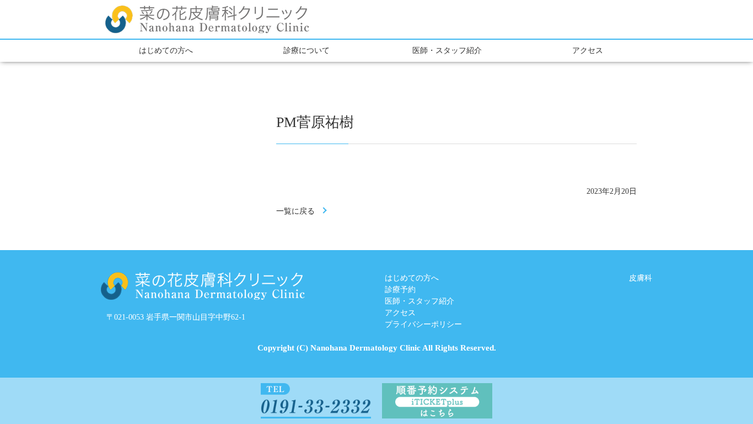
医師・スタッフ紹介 (447, 50)
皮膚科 (640, 278)
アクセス (587, 50)
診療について (306, 50)
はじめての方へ (166, 50)
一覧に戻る (295, 211)
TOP (703, 387)
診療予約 (400, 289)
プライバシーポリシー (423, 324)
